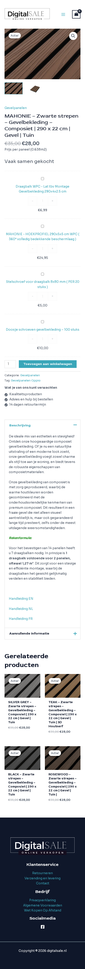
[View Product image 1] (14, 88)
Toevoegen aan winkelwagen (47, 364)
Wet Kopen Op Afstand (42, 910)
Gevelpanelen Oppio (26, 380)
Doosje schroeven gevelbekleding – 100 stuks (42, 330)
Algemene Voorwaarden (42, 905)
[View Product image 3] (57, 91)
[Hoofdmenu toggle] (63, 14)
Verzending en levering (42, 878)
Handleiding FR (21, 619)
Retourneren (42, 873)
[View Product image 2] (35, 88)
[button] (73, 36)
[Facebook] (43, 927)
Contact (42, 883)
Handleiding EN (21, 599)
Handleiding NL (21, 609)
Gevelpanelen (16, 108)
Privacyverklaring (42, 900)
